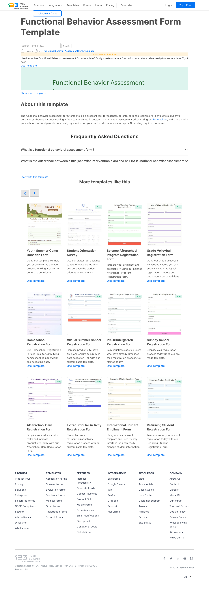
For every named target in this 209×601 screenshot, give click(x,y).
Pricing (110, 5)
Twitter (171, 558)
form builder (160, 119)
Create (87, 5)
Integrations (55, 5)
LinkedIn (178, 558)
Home (28, 51)
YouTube (185, 558)
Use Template (29, 65)
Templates (73, 5)
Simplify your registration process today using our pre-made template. (164, 353)
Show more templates (33, 93)
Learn (98, 5)
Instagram (191, 558)
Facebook (164, 558)
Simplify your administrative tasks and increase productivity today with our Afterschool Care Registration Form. (44, 443)
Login (168, 5)
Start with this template (34, 176)
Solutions (39, 5)
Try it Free (185, 5)
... (39, 51)
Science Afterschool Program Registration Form (122, 255)
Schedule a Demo (47, 13)
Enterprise (126, 5)
